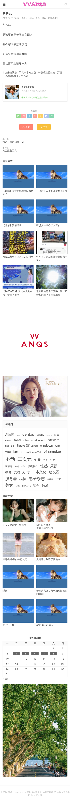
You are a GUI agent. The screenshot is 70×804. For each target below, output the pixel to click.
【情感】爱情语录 (12, 225)
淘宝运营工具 (10, 150)
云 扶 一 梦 (8, 625)
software (53, 440)
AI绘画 (9, 434)
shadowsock (38, 440)
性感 (44, 465)
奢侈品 (8, 466)
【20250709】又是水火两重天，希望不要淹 (17, 292)
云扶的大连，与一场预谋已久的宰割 (51, 592)
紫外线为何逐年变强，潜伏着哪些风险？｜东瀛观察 (51, 292)
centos (28, 434)
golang (49, 435)
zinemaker (52, 451)
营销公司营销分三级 (13, 141)
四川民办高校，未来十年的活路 (44, 526)
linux (56, 434)
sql (7, 446)
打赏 (43, 126)
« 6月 (5, 678)
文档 (17, 472)
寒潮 (17, 466)
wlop (57, 445)
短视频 (50, 479)
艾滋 (17, 485)
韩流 (45, 485)
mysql (17, 440)
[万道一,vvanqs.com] (35, 4)
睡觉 (5, 590)
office (26, 440)
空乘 (58, 479)
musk (8, 440)
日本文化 (39, 471)
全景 (45, 459)
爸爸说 (24, 75)
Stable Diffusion (27, 445)
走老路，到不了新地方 (48, 559)
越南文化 (26, 485)
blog (18, 435)
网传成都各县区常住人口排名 (18, 256)
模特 (22, 478)
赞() (26, 126)
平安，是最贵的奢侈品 (14, 524)
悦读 (44, 17)
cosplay (40, 434)
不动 (10, 458)
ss (12, 445)
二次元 (25, 458)
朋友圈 (54, 471)
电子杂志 (37, 478)
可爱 (52, 459)
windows (46, 445)
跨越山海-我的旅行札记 (15, 559)
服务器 (11, 478)
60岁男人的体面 (44, 625)
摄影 (53, 465)
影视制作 (33, 466)
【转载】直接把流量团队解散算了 (18, 192)
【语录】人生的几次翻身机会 (51, 190)
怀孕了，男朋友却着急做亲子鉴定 (51, 258)
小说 (23, 466)
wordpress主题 (34, 452)
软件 (36, 485)
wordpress (14, 451)
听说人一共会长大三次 (48, 225)
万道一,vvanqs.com (17, 792)
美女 (9, 485)
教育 (8, 472)
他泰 (37, 459)
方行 (26, 471)
